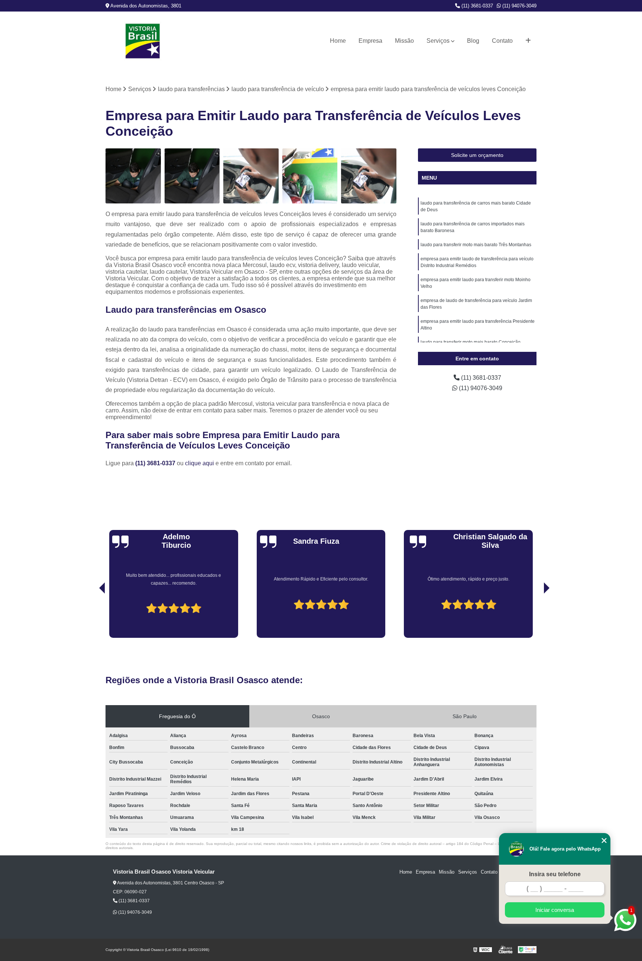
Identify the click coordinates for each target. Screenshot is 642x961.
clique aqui (199, 463)
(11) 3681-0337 (476, 6)
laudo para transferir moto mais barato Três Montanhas (476, 244)
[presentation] (91, 617)
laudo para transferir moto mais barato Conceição (471, 342)
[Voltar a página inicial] (143, 41)
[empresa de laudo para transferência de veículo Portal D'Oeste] (192, 176)
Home (338, 41)
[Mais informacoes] (528, 40)
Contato (502, 41)
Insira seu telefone (555, 874)
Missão (404, 41)
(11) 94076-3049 (518, 6)
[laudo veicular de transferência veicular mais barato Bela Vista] (310, 176)
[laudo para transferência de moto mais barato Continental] (368, 176)
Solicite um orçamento (477, 155)
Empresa (370, 41)
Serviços (438, 41)
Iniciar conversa (554, 910)
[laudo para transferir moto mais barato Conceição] (251, 176)
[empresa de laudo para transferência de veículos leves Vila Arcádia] (133, 176)
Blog (473, 41)
